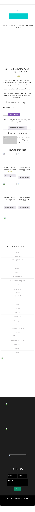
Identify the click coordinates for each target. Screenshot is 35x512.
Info (17, 325)
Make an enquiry (17, 336)
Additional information (17, 128)
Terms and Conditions (17, 328)
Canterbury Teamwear (17, 285)
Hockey (17, 308)
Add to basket (14, 114)
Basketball (17, 316)
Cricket (17, 300)
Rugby (17, 304)
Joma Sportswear (17, 260)
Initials (8, 107)
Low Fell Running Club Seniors (17, 122)
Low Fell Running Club (23, 120)
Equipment (17, 296)
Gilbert (17, 272)
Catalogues (17, 321)
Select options (9, 176)
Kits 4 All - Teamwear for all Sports (18, 498)
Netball (17, 312)
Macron (17, 268)
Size (4, 101)
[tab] (18, 128)
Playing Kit (17, 289)
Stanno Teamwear (17, 264)
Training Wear (17, 256)
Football (17, 292)
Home (5, 25)
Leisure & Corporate (17, 340)
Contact (17, 332)
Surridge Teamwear (17, 276)
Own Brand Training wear (17, 281)
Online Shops (18, 344)
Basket (17, 348)
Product (11, 25)
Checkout (17, 352)
